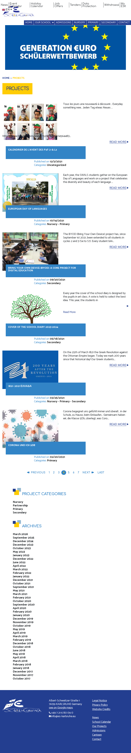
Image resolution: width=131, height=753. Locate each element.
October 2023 (22, 548)
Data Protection (89, 5)
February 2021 (22, 597)
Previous (38, 472)
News (4, 5)
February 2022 (22, 573)
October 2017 (21, 678)
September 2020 (24, 604)
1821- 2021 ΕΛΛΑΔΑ (20, 386)
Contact (124, 22)
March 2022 (20, 569)
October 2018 (22, 647)
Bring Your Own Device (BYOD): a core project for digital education (42, 269)
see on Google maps (61, 707)
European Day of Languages (27, 209)
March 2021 (20, 594)
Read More (117, 142)
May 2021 (19, 590)
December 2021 (23, 580)
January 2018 (21, 668)
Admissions (63, 22)
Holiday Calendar (37, 5)
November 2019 (23, 622)
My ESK (123, 5)
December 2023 (23, 544)
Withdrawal (111, 5)
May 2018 (19, 654)
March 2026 (20, 534)
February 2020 (22, 611)
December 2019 (23, 618)
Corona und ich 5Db (21, 445)
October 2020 (22, 601)
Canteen (97, 735)
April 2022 (19, 566)
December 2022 (23, 559)
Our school (43, 22)
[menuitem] (4, 5)
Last (100, 472)
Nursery (79, 22)
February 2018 (22, 664)
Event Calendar (16, 5)
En (8, 9)
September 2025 (23, 537)
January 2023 (21, 555)
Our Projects (99, 726)
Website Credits (101, 709)
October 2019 (22, 625)
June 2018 (19, 650)
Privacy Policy (100, 705)
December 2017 (23, 671)
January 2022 (21, 576)
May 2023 (19, 551)
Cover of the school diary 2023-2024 (33, 327)
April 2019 (19, 632)
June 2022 (19, 562)
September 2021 (23, 587)
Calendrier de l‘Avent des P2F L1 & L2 (32, 150)
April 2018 (19, 657)
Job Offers (58, 5)
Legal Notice (99, 700)
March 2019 (20, 636)
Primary (93, 22)
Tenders (75, 5)
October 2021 (21, 583)
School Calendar (101, 722)
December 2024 (23, 541)
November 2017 (23, 675)
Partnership (20, 505)
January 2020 (21, 615)
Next (86, 472)
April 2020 (19, 608)
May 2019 (19, 629)
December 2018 (23, 643)
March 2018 (20, 661)
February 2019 (22, 640)
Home (28, 22)
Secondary (108, 22)
